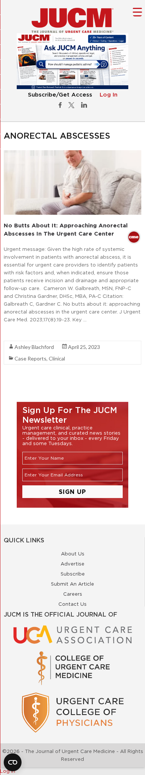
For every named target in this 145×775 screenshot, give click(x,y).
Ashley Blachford (34, 347)
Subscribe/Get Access (60, 95)
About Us (72, 553)
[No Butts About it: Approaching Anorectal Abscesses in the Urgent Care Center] (72, 154)
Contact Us (72, 604)
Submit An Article (72, 583)
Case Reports (30, 358)
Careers (72, 593)
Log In (108, 95)
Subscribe (73, 573)
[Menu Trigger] (137, 11)
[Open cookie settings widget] (13, 762)
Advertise (72, 563)
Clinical (57, 358)
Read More (17, 332)
